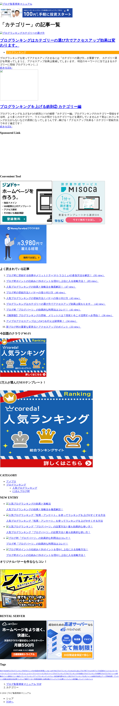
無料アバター (29, 679)
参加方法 (95, 676)
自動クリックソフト (53, 679)
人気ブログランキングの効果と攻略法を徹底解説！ (41, 286)
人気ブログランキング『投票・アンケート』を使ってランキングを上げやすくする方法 (54, 521)
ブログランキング (16, 52)
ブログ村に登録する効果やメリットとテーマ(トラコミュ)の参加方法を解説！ (55, 275)
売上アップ (102, 676)
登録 (38, 679)
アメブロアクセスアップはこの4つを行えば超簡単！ (41, 321)
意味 (107, 676)
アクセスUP (90, 671)
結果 (44, 679)
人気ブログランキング (24, 488)
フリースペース (38, 673)
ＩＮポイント (88, 679)
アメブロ (11, 481)
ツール (13, 673)
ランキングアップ (32, 676)
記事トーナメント (66, 679)
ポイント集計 (15, 676)
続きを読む (6, 67)
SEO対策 (41, 671)
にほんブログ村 (21, 491)
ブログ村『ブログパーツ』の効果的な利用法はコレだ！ (43, 309)
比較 (9, 679)
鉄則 (74, 679)
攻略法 (5, 679)
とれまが (72, 671)
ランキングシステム (46, 676)
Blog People (4, 671)
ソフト (8, 673)
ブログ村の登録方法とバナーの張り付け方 (36, 292)
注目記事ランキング (18, 679)
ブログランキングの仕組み (74, 673)
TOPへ (9, 701)
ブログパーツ (48, 673)
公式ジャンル (87, 676)
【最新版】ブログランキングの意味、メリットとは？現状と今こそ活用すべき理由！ (59, 315)
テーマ (17, 673)
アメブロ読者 (99, 671)
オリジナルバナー (110, 671)
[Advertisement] (18, 155)
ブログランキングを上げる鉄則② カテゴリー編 (40, 107)
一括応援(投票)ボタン (60, 676)
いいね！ (47, 671)
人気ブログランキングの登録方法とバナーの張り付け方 (43, 298)
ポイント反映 (6, 676)
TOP (23, 684)
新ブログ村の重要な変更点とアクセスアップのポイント (43, 327)
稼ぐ (41, 679)
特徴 (35, 679)
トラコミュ (24, 673)
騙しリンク (80, 679)
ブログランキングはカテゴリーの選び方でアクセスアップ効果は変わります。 (56, 304)
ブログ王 (104, 673)
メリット (23, 676)
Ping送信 (35, 671)
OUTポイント (27, 671)
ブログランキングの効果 (92, 673)
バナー (30, 673)
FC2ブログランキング (15, 671)
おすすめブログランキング (60, 671)
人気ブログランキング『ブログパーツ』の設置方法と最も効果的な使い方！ (48, 532)
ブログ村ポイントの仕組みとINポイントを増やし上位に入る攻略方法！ (52, 281)
